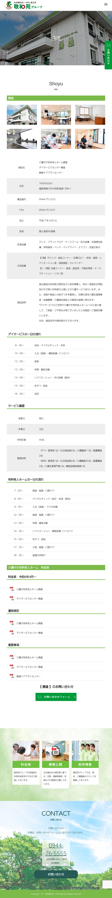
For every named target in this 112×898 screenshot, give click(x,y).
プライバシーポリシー (56, 883)
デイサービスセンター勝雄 (30, 598)
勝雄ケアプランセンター (29, 676)
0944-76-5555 (56, 849)
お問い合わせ (56, 874)
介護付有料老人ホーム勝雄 (30, 589)
